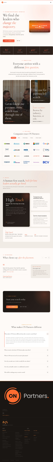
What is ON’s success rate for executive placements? (16, 355)
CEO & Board (17, 433)
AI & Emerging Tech (5, 441)
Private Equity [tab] (25, 137)
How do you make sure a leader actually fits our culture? (17, 361)
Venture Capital (4, 438)
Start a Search (8, 40)
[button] (39, 26)
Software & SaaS (5, 447)
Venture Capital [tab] (38, 137)
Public (3, 433)
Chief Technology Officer (19, 447)
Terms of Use (17, 460)
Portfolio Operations (18, 436)
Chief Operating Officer (19, 448)
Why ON (18, 40)
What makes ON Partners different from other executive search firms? (21, 334)
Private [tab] (31, 137)
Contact (35, 440)
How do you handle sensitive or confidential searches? (16, 366)
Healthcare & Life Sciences (6, 444)
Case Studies (26, 434)
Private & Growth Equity (6, 436)
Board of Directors (18, 454)
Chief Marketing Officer (18, 445)
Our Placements (27, 432)
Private (3, 435)
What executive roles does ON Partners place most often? (17, 350)
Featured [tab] (13, 137)
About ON (35, 437)
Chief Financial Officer (18, 444)
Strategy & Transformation (17, 439)
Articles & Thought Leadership (27, 440)
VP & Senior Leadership (19, 456)
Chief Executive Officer (18, 442)
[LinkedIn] (3, 413)
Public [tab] (19, 137)
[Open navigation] (51, 2)
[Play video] (40, 26)
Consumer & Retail (5, 443)
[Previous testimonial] (42, 257)
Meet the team (23, 306)
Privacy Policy (12, 460)
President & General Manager (18, 453)
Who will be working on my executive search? (14, 372)
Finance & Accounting (18, 435)
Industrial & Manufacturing (6, 446)
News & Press (26, 443)
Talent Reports (26, 441)
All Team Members (36, 432)
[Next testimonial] (49, 257)
